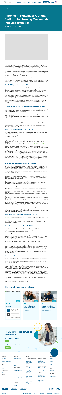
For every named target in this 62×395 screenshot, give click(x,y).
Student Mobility (16, 380)
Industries (15, 385)
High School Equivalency (18, 377)
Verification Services (29, 373)
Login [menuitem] (53, 2)
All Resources (52, 375)
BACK (7, 8)
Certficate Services (41, 375)
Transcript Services (29, 367)
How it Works (4, 358)
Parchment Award (8, 217)
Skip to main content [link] (4, 1)
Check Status (14, 388)
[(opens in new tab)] (49, 389)
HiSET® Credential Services (42, 368)
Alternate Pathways (41, 370)
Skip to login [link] (12, 1)
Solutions (15, 383)
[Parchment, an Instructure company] (8, 2)
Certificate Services (29, 371)
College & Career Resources (6, 361)
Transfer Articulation (29, 381)
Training (51, 378)
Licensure (15, 378)
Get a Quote (52, 370)
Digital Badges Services (41, 362)
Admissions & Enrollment (18, 370)
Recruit (27, 377)
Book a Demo (46, 2)
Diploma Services (28, 361)
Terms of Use (42, 393)
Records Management (17, 363)
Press (51, 364)
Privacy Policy (35, 393)
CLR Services (28, 372)
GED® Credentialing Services (42, 367)
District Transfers (28, 363)
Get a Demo (8, 347)
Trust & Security (52, 365)
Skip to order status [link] (19, 1)
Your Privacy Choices (27, 393)
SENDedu (15, 365)
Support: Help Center (5, 393)
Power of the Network (17, 358)
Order (7, 341)
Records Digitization (29, 362)
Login (3, 368)
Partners (51, 361)
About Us (51, 358)
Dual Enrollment (28, 378)
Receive (27, 382)
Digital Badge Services (29, 370)
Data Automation (28, 383)
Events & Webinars (53, 376)
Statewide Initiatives (17, 375)
